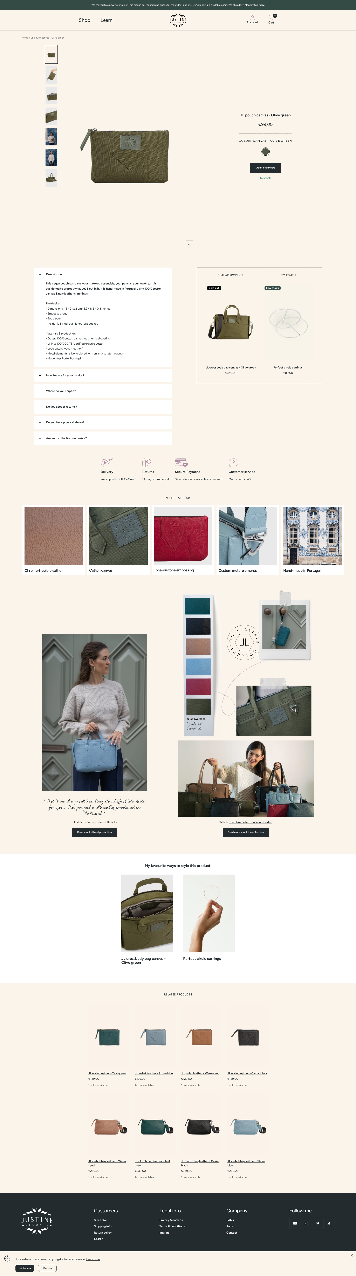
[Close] (352, 1255)
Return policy (103, 1232)
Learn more (93, 1259)
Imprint (164, 1232)
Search (98, 1239)
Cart (271, 19)
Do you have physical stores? (65, 422)
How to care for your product (65, 375)
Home (24, 37)
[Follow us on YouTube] (295, 1223)
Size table (100, 1220)
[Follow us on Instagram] (306, 1223)
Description (54, 274)
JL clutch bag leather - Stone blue (246, 1163)
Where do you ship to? (61, 391)
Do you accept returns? (61, 406)
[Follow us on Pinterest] (317, 1223)
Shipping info (102, 1226)
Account (252, 22)
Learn (106, 20)
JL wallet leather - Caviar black (247, 1073)
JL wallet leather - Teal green (107, 1073)
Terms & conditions (172, 1226)
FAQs (230, 1220)
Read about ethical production (94, 832)
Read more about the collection (246, 832)
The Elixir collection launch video (250, 822)
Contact (231, 1232)
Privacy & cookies (171, 1220)
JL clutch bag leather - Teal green (152, 1163)
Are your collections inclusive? (66, 438)
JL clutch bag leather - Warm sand (107, 1163)
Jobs (229, 1226)
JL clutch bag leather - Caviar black (200, 1163)
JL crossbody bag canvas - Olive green (231, 367)
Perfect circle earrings (288, 367)
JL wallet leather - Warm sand (200, 1073)
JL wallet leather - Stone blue (154, 1073)
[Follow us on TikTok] (329, 1223)
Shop (84, 20)
